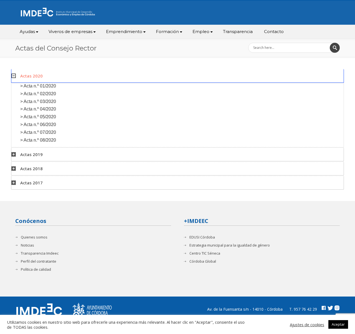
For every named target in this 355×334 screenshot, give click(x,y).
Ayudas (27, 31)
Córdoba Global (202, 261)
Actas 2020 (31, 76)
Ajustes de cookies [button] (307, 324)
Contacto (274, 31)
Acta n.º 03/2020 (40, 101)
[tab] (177, 76)
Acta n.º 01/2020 (40, 86)
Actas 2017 (31, 182)
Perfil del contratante (38, 261)
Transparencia (238, 31)
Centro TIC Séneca (204, 253)
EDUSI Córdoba (202, 237)
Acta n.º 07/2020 (40, 132)
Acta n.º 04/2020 (40, 109)
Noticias (27, 245)
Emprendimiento (124, 31)
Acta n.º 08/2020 (40, 140)
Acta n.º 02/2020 (40, 93)
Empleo (200, 31)
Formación (167, 31)
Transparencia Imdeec (40, 253)
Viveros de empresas (70, 31)
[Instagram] (337, 308)
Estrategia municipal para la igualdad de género (229, 245)
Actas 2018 (31, 168)
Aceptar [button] (338, 324)
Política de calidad (36, 269)
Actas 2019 (31, 154)
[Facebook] (323, 308)
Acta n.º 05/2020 (40, 116)
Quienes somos (34, 237)
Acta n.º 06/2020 (40, 124)
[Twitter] (330, 308)
